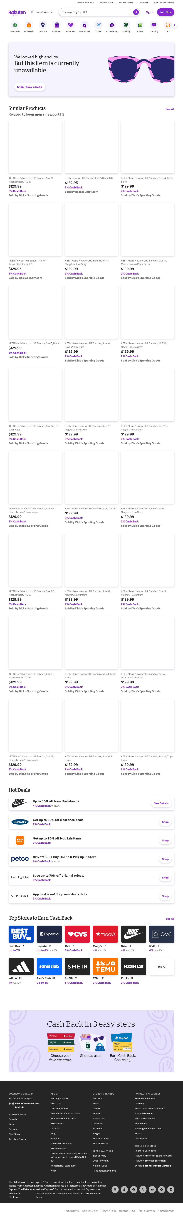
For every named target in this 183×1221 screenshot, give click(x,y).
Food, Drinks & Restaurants (150, 1108)
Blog (53, 1133)
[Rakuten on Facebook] (133, 1189)
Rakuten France (17, 1139)
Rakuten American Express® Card (153, 1155)
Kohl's (96, 1103)
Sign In (150, 12)
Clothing (139, 1103)
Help (53, 1170)
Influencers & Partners (63, 1118)
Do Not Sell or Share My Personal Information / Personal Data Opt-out (69, 1157)
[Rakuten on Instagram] (115, 1189)
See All (170, 109)
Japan (12, 1124)
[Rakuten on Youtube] (152, 1189)
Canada (13, 1119)
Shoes (138, 1133)
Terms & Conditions (61, 1143)
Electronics (141, 1123)
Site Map (55, 1138)
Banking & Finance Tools (148, 1128)
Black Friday (99, 1155)
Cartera (13, 1129)
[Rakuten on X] (143, 1189)
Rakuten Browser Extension (150, 1160)
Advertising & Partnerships (65, 1113)
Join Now (166, 12)
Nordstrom (99, 1118)
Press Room (57, 1123)
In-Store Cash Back (145, 1150)
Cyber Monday (101, 1160)
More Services (147, 1210)
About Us (56, 1103)
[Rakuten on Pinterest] (161, 1189)
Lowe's (96, 1108)
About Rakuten (166, 1210)
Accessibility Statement (63, 1165)
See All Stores (100, 1143)
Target (96, 1133)
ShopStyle (14, 1134)
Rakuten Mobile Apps (20, 1098)
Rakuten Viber (90, 1210)
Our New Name (59, 1108)
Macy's (96, 1113)
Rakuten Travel (127, 1210)
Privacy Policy (58, 1148)
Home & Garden (144, 1113)
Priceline (98, 1128)
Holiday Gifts (100, 1165)
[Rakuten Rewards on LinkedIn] (170, 1189)
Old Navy (98, 1123)
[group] (35, 158)
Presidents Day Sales (104, 1170)
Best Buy (98, 1098)
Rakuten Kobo (108, 1210)
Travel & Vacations (145, 1098)
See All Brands (101, 1138)
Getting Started (59, 1098)
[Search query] (136, 12)
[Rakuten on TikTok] (124, 1189)
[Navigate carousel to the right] (174, 25)
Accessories (141, 1138)
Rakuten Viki (72, 1210)
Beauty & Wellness (145, 1118)
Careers (55, 1128)
